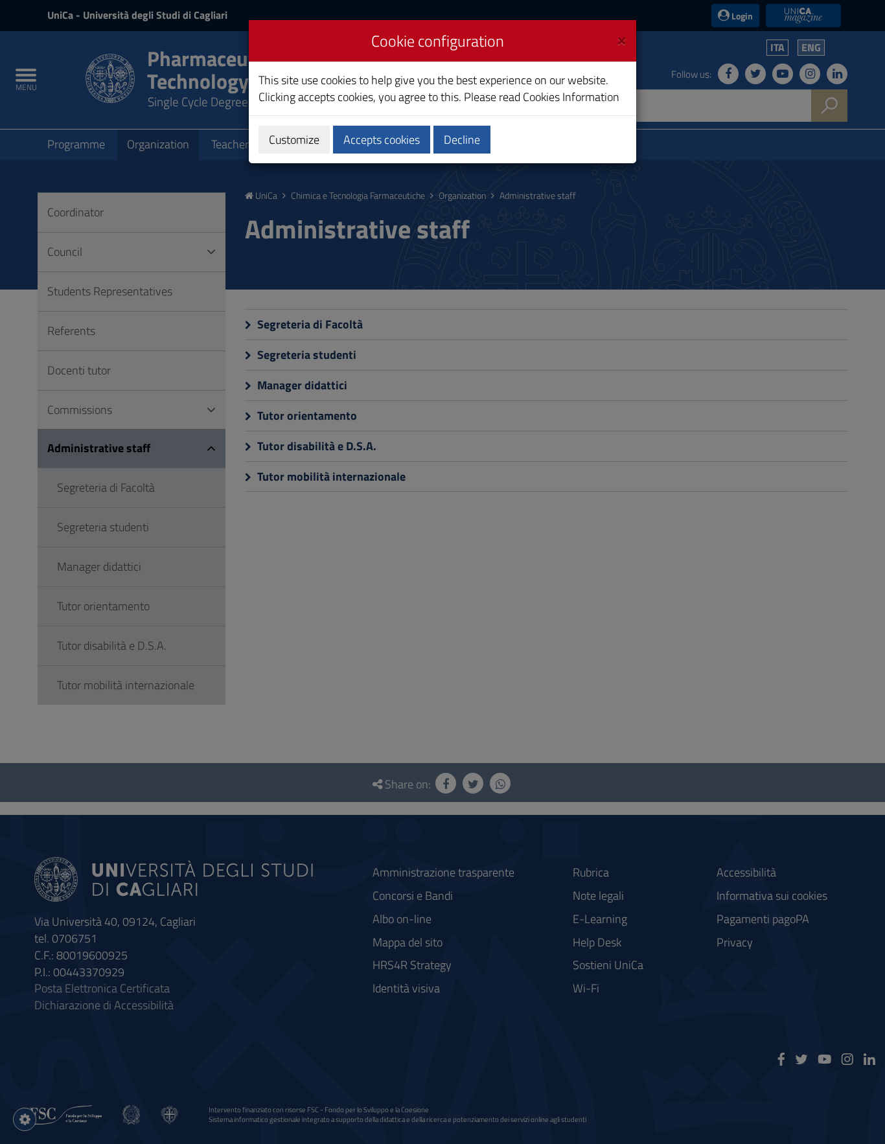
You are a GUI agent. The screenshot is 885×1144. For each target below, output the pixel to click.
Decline (462, 139)
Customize (294, 139)
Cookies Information (571, 97)
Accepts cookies (381, 139)
